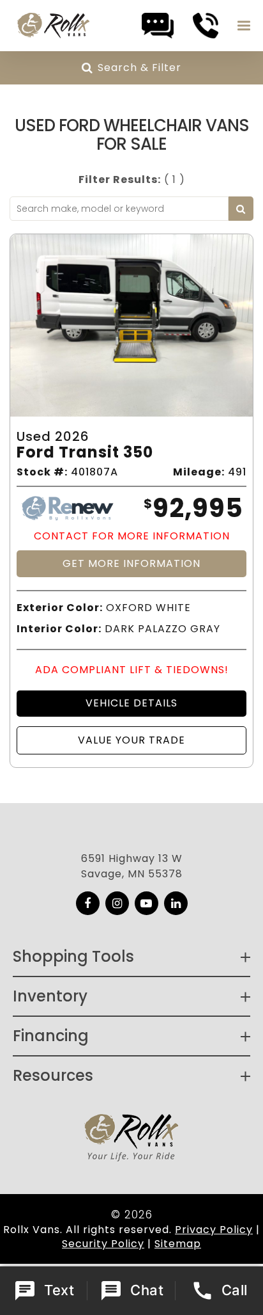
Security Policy (103, 1243)
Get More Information (131, 563)
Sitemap (177, 1243)
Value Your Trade (131, 740)
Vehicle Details (131, 703)
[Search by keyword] (241, 208)
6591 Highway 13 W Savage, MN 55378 (132, 866)
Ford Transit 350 (85, 452)
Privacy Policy (214, 1229)
